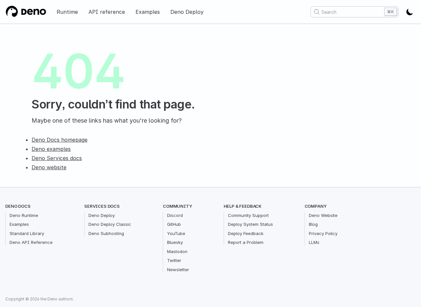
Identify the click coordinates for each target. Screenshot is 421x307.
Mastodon (177, 251)
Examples (148, 12)
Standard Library (27, 233)
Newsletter (178, 269)
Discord (175, 215)
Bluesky (175, 242)
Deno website (49, 167)
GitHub (174, 224)
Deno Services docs (57, 158)
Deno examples (51, 149)
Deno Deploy (187, 12)
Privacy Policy (323, 233)
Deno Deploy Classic (109, 224)
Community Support (248, 215)
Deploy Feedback (245, 233)
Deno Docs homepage (59, 139)
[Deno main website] (25, 11)
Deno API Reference (31, 242)
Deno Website (323, 215)
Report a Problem (245, 242)
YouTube (176, 233)
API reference (106, 12)
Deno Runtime (24, 215)
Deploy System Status (250, 224)
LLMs (314, 242)
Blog (313, 224)
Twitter (174, 260)
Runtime (67, 12)
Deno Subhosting (106, 233)
